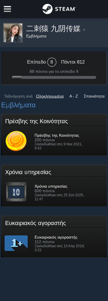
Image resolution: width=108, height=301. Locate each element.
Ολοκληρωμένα (50, 96)
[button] (54, 135)
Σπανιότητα (94, 96)
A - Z (73, 96)
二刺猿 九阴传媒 (54, 28)
